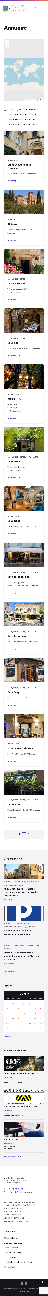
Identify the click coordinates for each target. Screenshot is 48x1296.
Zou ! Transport (10, 1257)
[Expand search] (36, 8)
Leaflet (28, 100)
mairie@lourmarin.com (21, 1192)
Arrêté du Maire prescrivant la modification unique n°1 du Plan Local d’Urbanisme (22, 956)
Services (26, 124)
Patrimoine (30, 119)
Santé (37, 882)
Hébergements (15, 119)
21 (29, 1019)
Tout (11, 109)
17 (7, 1019)
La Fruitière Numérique (13, 1252)
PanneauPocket (10, 1267)
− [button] (7, 46)
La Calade (12, 342)
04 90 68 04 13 (16, 1189)
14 (29, 1014)
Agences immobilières (25, 109)
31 (7, 1029)
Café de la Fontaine (18, 576)
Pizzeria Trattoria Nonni (20, 748)
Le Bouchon (13, 521)
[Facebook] (22, 1283)
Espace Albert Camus (13, 1082)
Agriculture (20, 882)
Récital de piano (11, 1139)
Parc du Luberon (11, 1247)
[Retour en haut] (42, 1282)
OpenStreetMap (38, 100)
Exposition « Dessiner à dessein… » (21, 1073)
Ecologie (30, 882)
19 (18, 1019)
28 (13, 1003)
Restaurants (14, 124)
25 (13, 1024)
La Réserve (13, 461)
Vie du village (19, 885)
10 (7, 1014)
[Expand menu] (43, 8)
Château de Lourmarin (13, 1243)
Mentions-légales (11, 1289)
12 (18, 1014)
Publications (29, 923)
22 (35, 1019)
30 (41, 1024)
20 (24, 1019)
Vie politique (32, 927)
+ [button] (7, 42)
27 (7, 1003)
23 (41, 1019)
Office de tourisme (12, 1238)
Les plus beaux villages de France (18, 1262)
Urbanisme (8, 885)
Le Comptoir (14, 804)
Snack (36, 124)
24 (7, 1024)
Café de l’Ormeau (17, 636)
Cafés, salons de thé (18, 114)
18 (13, 1019)
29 (35, 1024)
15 (35, 1014)
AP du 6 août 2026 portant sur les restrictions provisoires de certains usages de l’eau (21, 892)
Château (12, 224)
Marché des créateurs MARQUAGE (20, 1106)
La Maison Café (16, 283)
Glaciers (34, 114)
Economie (19, 923)
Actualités (8, 882)
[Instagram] (26, 1283)
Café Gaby (13, 692)
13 (24, 1014)
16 (41, 1014)
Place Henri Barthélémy (14, 1116)
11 (13, 1014)
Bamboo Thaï (14, 399)
